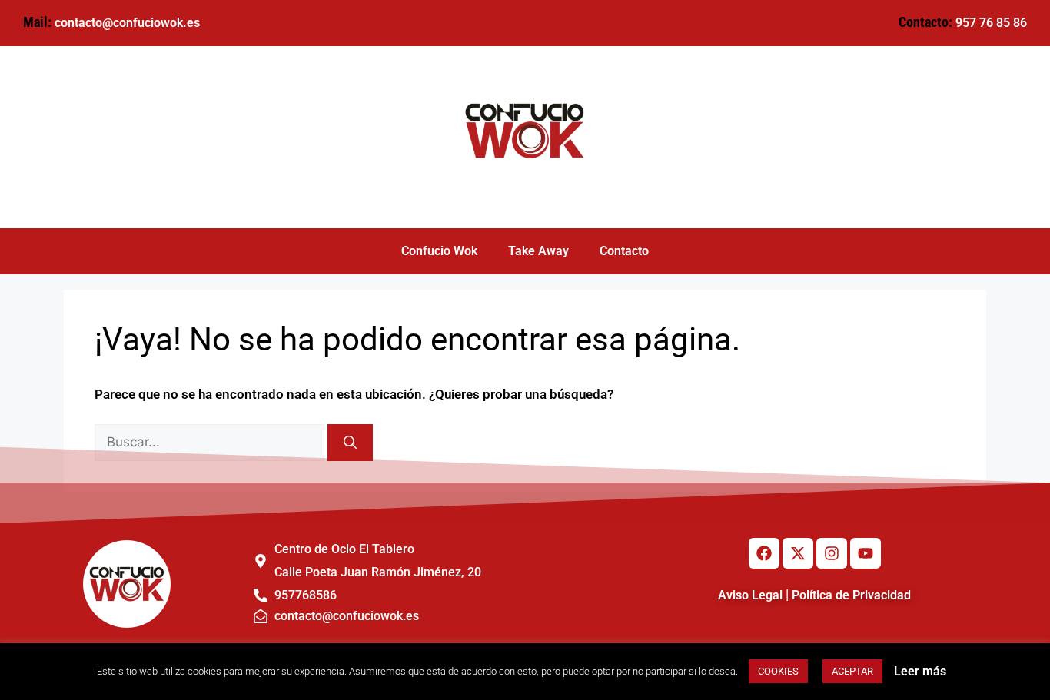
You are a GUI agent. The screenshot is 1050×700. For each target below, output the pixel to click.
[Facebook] (764, 553)
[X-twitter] (798, 553)
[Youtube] (865, 553)
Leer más (920, 671)
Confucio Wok (439, 251)
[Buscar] (350, 442)
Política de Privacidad (851, 595)
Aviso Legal (750, 595)
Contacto (624, 251)
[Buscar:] (211, 442)
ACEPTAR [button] (852, 671)
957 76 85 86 (991, 22)
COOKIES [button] (778, 671)
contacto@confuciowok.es (127, 22)
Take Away (538, 251)
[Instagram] (831, 553)
